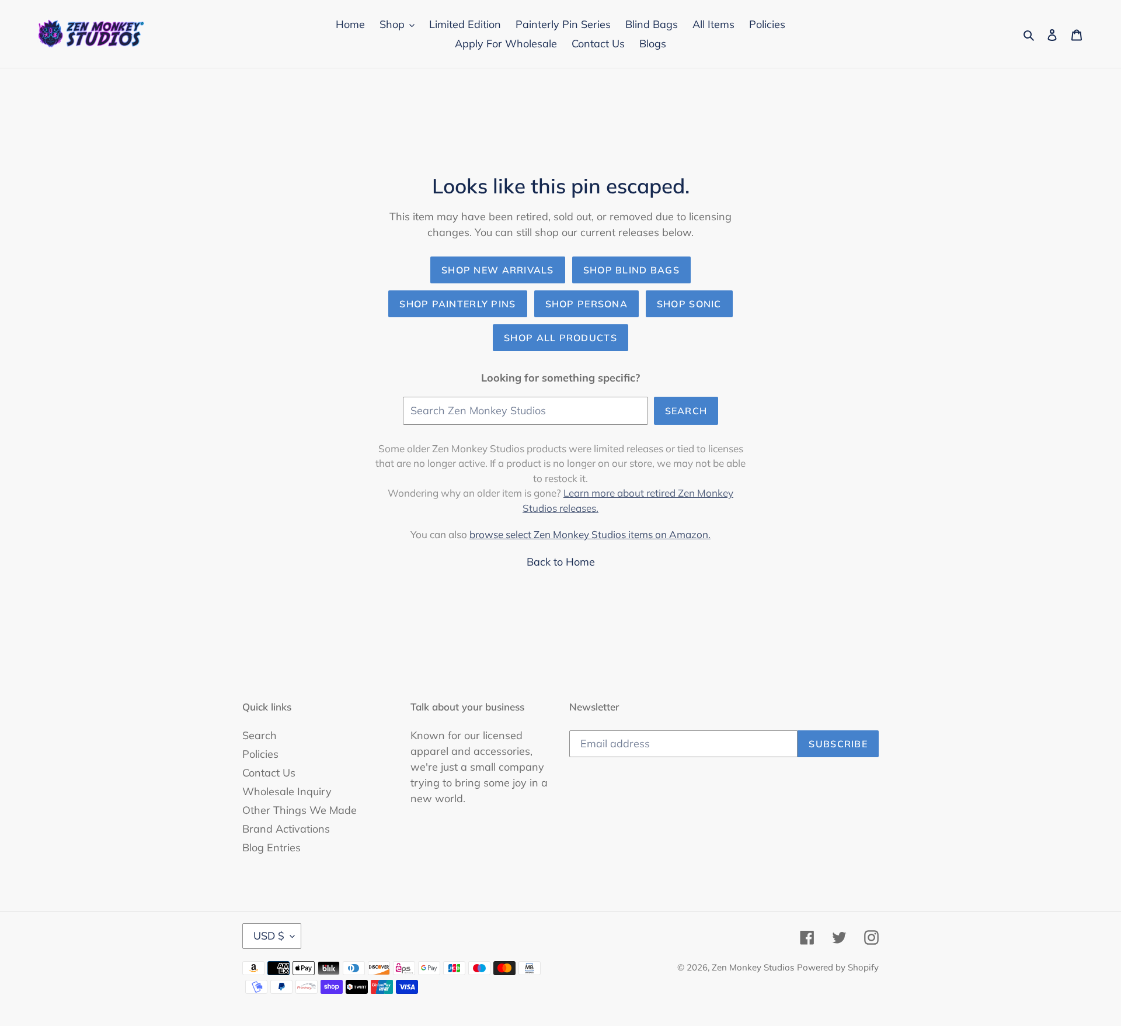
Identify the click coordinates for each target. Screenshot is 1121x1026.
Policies (260, 754)
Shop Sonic (689, 304)
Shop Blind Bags (631, 270)
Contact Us (268, 772)
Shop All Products (560, 338)
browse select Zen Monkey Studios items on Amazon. (590, 534)
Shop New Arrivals (497, 270)
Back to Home (561, 562)
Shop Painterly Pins (457, 304)
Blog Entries (271, 847)
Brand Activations (286, 829)
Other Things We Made (299, 810)
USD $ (268, 935)
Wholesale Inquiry (287, 791)
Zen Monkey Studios (753, 967)
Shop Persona (586, 304)
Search (686, 411)
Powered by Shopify (838, 967)
